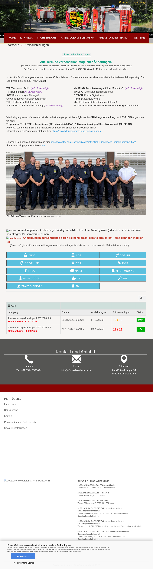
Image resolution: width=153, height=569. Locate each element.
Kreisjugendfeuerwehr (77, 37)
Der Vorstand (11, 410)
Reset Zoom (25, 2)
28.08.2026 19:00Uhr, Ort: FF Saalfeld (93, 493)
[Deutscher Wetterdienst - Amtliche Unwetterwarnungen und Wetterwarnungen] (27, 480)
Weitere (139, 37)
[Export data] (142, 298)
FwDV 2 (36, 81)
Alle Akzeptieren (23, 556)
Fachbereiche (46, 37)
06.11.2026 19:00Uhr (73, 329)
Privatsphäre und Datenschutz (20, 422)
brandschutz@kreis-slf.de (116, 69)
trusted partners (69, 547)
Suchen (125, 2)
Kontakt (8, 416)
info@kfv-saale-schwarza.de (76, 370)
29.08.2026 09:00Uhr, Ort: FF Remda (93, 501)
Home (12, 37)
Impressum (10, 404)
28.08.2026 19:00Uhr (73, 320)
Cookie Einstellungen (15, 428)
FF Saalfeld (97, 320)
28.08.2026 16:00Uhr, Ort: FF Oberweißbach (96, 485)
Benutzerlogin (140, 2)
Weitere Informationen (24, 562)
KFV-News (26, 37)
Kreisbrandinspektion (114, 37)
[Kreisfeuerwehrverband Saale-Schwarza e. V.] (76, 18)
